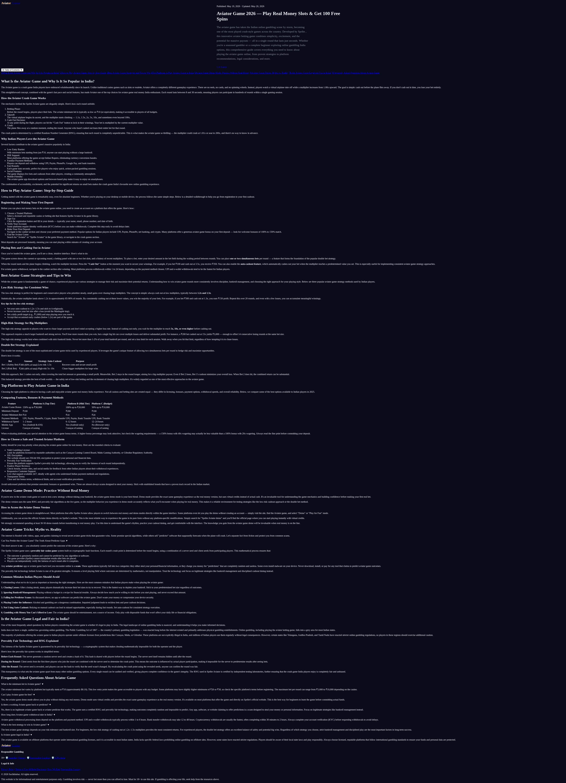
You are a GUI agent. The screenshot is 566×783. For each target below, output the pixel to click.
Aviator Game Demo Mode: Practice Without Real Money (222, 73)
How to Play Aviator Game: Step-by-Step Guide (83, 73)
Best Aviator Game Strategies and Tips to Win (128, 73)
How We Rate (53, 769)
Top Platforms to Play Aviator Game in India (172, 73)
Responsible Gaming (70, 769)
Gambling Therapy (15, 757)
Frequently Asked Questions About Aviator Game (356, 73)
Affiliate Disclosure (37, 769)
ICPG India (58, 757)
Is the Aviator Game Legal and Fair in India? (310, 73)
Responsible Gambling (39, 757)
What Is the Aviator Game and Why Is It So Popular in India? (30, 73)
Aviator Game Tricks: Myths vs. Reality (269, 73)
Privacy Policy (8, 769)
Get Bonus (222, 67)
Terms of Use (21, 769)
